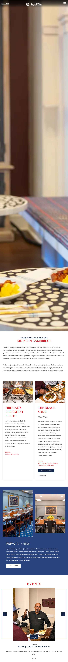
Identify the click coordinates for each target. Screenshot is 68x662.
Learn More (13, 566)
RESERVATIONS (46, 470)
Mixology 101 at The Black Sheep (34, 646)
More (34, 658)
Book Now (5, 3)
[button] (65, 3)
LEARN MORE (42, 475)
